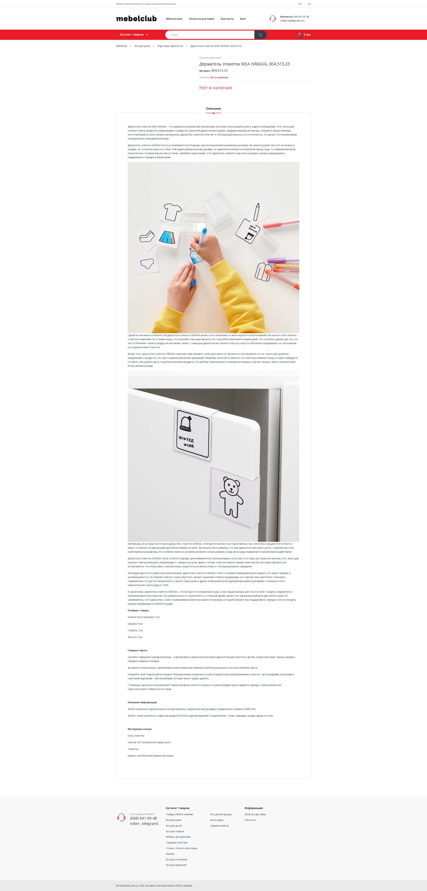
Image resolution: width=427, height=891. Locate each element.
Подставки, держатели (210, 57)
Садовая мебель (219, 825)
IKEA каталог (174, 18)
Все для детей (174, 825)
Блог (243, 18)
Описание (213, 108)
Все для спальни (175, 831)
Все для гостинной (176, 859)
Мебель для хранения (178, 836)
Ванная (170, 853)
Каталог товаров (131, 34)
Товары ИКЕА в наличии (179, 814)
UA (300, 3)
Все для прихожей (176, 865)
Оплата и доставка (201, 18)
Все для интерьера (221, 814)
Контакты (227, 18)
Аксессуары (216, 820)
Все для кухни (173, 820)
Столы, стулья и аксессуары (181, 848)
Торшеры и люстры (176, 842)
